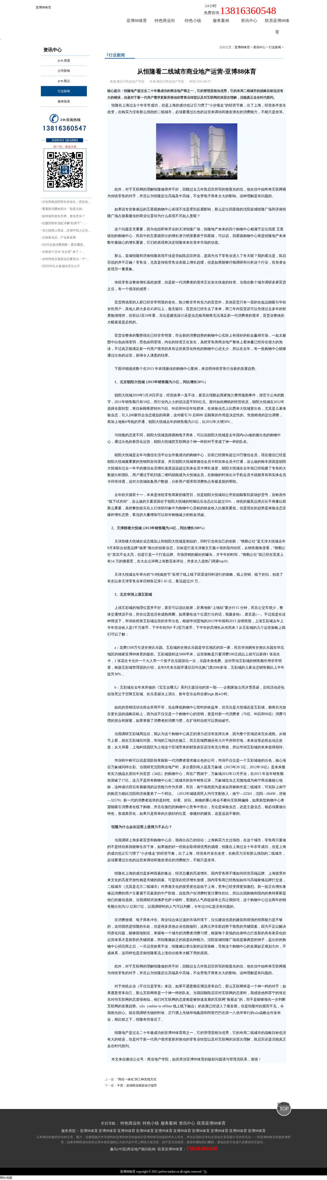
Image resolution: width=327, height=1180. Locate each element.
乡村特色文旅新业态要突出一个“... (65, 259)
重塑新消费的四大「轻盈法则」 (63, 209)
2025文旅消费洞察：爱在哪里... (63, 244)
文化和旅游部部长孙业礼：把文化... (66, 202)
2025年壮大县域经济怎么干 (61, 266)
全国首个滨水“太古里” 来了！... (63, 252)
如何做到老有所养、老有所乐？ (63, 216)
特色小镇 (151, 1123)
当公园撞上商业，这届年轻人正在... (66, 230)
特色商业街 (130, 1123)
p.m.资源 (64, 60)
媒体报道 (64, 101)
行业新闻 (64, 91)
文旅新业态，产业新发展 (59, 237)
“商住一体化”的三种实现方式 (136, 1079)
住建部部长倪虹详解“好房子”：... (64, 223)
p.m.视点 (64, 81)
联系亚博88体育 (211, 1123)
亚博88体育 (43, 7)
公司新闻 (64, 71)
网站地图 (6, 1177)
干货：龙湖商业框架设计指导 (137, 1085)
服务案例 (169, 1123)
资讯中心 (52, 49)
